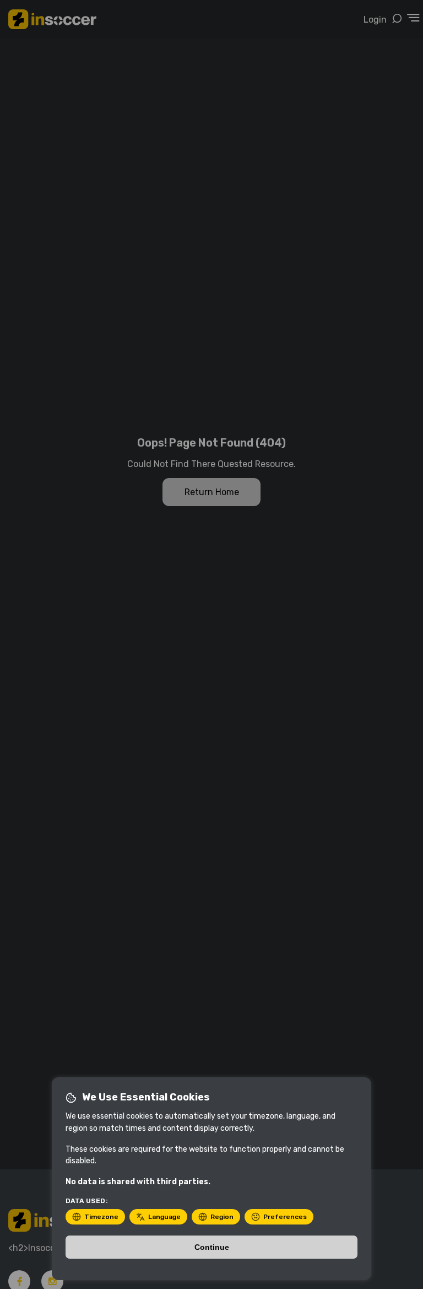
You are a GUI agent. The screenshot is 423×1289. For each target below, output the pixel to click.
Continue (211, 1247)
